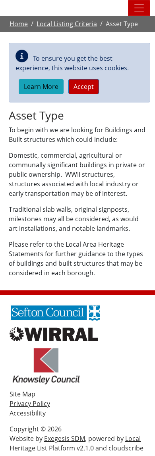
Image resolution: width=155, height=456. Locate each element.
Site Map (22, 394)
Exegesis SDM (64, 438)
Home (19, 23)
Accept (84, 86)
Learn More (41, 86)
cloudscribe (125, 448)
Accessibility (28, 413)
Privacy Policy (30, 403)
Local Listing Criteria (67, 23)
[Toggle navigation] (139, 8)
